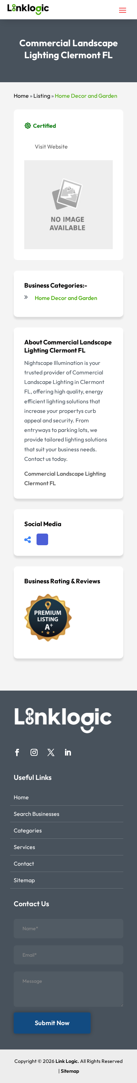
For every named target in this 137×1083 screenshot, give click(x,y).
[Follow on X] (51, 752)
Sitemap (24, 880)
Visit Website (51, 146)
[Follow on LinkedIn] (68, 752)
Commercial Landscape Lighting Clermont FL (65, 478)
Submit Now (52, 1023)
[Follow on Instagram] (34, 752)
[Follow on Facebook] (17, 752)
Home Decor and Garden (86, 95)
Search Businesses (36, 813)
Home (21, 95)
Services (24, 846)
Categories (28, 830)
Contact (24, 863)
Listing (41, 95)
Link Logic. (67, 1061)
